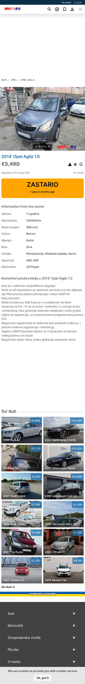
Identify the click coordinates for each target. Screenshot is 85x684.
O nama (14, 662)
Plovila (13, 650)
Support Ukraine (42, 594)
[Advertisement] (42, 47)
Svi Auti (8, 411)
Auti (4, 79)
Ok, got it (43, 677)
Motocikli (15, 625)
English (78, 2)
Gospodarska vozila (24, 637)
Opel (14, 79)
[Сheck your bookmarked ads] (65, 9)
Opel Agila (27, 79)
